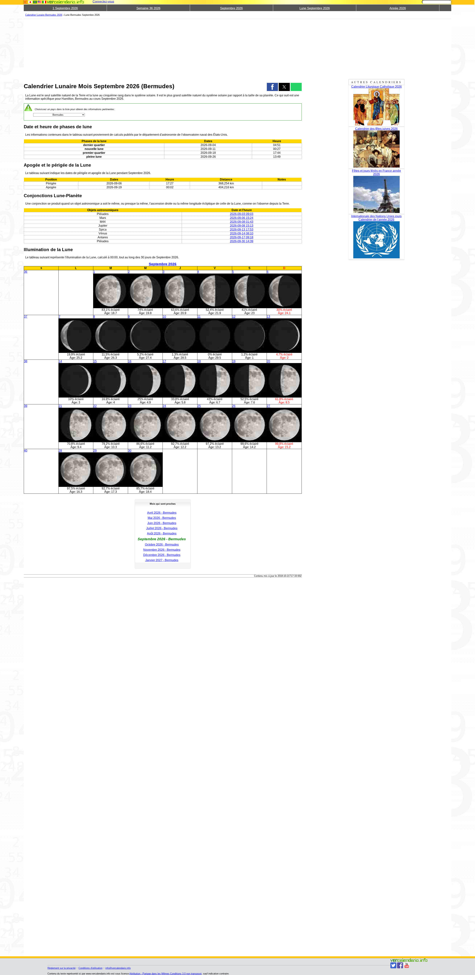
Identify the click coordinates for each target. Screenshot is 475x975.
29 (95, 450)
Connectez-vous (103, 1)
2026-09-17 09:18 (241, 237)
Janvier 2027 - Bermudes (161, 560)
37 (25, 316)
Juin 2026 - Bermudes (161, 523)
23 (129, 406)
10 (164, 316)
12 (233, 316)
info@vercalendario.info (118, 968)
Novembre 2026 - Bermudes (161, 549)
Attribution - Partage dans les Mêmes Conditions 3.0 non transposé (165, 973)
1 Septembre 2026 (65, 8)
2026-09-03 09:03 (241, 214)
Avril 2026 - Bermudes (161, 512)
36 (25, 271)
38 (25, 361)
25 (199, 406)
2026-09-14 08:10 (241, 233)
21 (60, 406)
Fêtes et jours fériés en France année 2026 (376, 172)
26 (233, 406)
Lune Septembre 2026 (314, 8)
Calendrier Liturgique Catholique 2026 (376, 86)
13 (268, 316)
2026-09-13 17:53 (241, 229)
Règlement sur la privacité (62, 968)
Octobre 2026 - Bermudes (162, 544)
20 (268, 361)
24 (164, 406)
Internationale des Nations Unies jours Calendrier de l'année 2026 (376, 218)
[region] (163, 48)
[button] (272, 87)
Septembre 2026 (231, 8)
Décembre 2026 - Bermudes (161, 555)
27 (268, 406)
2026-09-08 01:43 (241, 221)
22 (95, 406)
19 (233, 361)
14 (60, 361)
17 (164, 361)
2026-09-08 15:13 (241, 225)
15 (95, 361)
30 (129, 450)
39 (25, 406)
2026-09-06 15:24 (241, 217)
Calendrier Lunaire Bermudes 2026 (43, 15)
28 (60, 450)
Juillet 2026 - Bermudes (161, 528)
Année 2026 (397, 8)
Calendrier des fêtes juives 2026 (376, 128)
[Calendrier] (65, 2)
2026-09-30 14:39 (241, 241)
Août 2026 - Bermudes (161, 533)
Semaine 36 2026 (148, 8)
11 (199, 316)
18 (199, 361)
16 (129, 361)
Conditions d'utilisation (90, 968)
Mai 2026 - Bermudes (162, 517)
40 (25, 450)
